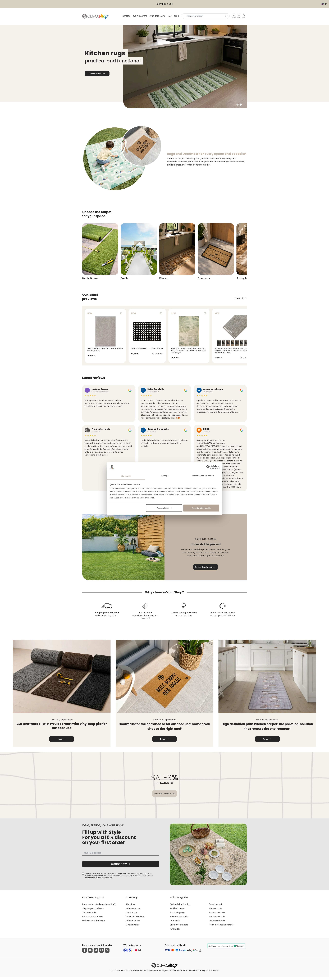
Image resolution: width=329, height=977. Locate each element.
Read (59, 739)
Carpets (126, 16)
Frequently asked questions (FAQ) (99, 904)
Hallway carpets (217, 912)
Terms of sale (89, 912)
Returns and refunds (92, 916)
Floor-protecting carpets (222, 924)
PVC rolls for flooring (180, 904)
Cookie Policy (132, 924)
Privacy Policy (133, 920)
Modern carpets (217, 916)
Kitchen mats (215, 908)
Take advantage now (205, 567)
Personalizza (162, 508)
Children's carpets (179, 924)
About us (130, 904)
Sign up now (119, 864)
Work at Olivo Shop (135, 916)
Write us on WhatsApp (93, 920)
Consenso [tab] (126, 476)
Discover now (95, 73)
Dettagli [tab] (164, 476)
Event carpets (140, 16)
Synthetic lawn (157, 16)
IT (323, 4)
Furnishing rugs (177, 912)
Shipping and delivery (93, 908)
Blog (176, 16)
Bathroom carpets (179, 916)
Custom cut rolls (217, 920)
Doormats (175, 920)
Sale (169, 16)
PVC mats (175, 928)
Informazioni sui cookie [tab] (203, 476)
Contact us (131, 912)
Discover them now (164, 793)
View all (239, 298)
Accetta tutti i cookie (201, 508)
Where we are (133, 908)
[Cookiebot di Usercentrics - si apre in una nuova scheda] (208, 467)
